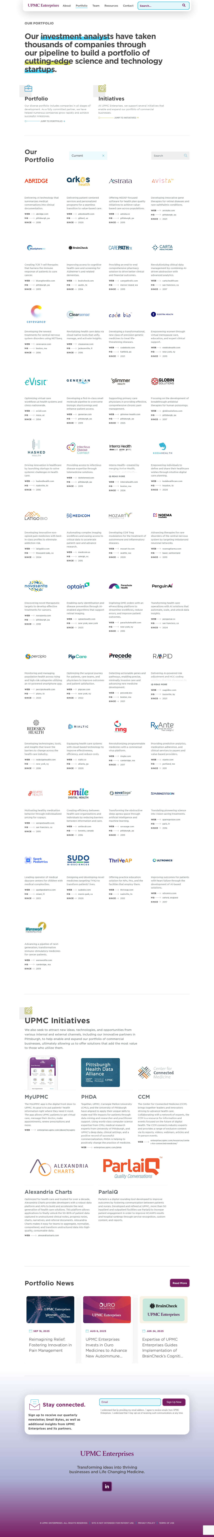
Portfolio (81, 5)
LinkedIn (107, 1486)
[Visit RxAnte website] (170, 726)
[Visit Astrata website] (128, 181)
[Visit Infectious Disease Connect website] (86, 448)
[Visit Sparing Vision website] (170, 793)
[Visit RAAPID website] (170, 656)
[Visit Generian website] (86, 381)
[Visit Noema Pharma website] (170, 515)
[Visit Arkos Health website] (86, 181)
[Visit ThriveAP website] (128, 860)
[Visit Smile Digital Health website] (86, 793)
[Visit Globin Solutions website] (170, 381)
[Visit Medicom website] (86, 515)
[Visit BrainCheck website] (86, 248)
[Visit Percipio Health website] (44, 656)
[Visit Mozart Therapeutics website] (128, 516)
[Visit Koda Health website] (170, 448)
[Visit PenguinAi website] (170, 586)
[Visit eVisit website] (44, 381)
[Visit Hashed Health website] (44, 448)
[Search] (184, 5)
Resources (111, 5)
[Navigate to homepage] (43, 5)
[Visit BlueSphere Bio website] (44, 248)
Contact (128, 5)
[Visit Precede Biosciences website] (128, 656)
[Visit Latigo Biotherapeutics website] (44, 515)
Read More (180, 1282)
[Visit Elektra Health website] (170, 314)
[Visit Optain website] (86, 586)
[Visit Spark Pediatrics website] (44, 860)
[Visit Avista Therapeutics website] (170, 180)
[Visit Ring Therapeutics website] (128, 727)
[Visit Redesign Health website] (44, 727)
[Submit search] (185, 156)
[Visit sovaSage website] (128, 793)
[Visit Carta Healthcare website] (170, 247)
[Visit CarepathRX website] (128, 248)
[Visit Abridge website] (44, 181)
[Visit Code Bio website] (128, 315)
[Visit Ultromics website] (170, 860)
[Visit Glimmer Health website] (128, 381)
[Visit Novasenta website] (44, 586)
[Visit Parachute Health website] (128, 586)
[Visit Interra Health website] (128, 448)
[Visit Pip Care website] (86, 656)
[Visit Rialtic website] (86, 727)
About (67, 5)
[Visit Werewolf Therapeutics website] (44, 927)
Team (95, 5)
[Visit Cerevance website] (44, 314)
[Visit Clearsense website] (86, 314)
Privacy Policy (146, 1523)
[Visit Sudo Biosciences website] (86, 860)
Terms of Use (166, 1523)
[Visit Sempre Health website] (44, 793)
